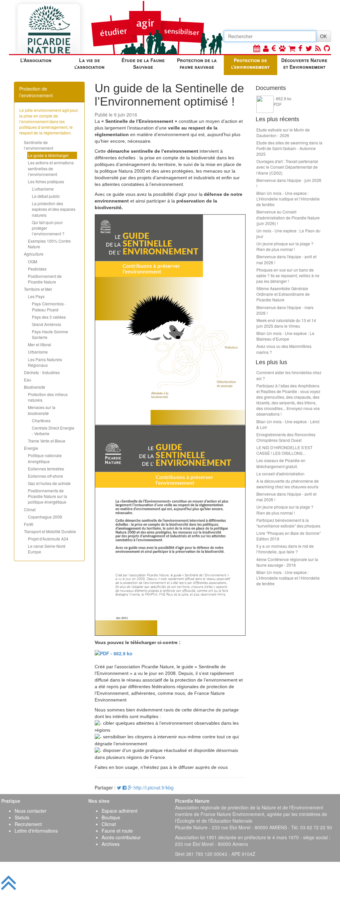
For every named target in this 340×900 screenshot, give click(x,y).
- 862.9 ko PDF (283, 101)
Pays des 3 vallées (49, 317)
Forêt (28, 524)
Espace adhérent (119, 810)
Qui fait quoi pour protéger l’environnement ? (48, 227)
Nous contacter (30, 810)
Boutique (111, 817)
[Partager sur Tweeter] (120, 787)
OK (323, 36)
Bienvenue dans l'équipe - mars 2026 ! (284, 310)
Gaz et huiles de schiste (49, 483)
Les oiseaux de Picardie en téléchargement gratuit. (280, 463)
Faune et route (117, 830)
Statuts (22, 817)
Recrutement (28, 824)
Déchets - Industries (42, 372)
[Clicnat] (282, 48)
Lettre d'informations (36, 830)
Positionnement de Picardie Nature (45, 279)
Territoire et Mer (38, 289)
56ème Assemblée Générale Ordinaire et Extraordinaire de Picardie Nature (283, 294)
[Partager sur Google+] (130, 787)
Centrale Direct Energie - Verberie (53, 430)
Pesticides (37, 269)
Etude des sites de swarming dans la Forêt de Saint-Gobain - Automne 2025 (289, 148)
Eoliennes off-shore (45, 476)
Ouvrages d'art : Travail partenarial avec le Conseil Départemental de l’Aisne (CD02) (287, 166)
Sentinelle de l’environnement (38, 145)
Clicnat (109, 824)
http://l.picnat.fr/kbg (153, 787)
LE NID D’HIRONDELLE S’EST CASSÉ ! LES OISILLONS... (284, 450)
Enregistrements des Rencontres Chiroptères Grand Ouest (285, 437)
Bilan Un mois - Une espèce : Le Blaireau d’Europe (285, 336)
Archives (111, 844)
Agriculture (33, 254)
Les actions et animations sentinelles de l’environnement (51, 168)
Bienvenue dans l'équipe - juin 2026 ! (288, 183)
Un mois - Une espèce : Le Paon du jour (288, 233)
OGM (32, 261)
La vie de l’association (89, 63)
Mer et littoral (39, 344)
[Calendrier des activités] (256, 48)
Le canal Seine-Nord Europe (46, 548)
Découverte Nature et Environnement (304, 63)
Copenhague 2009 (45, 517)
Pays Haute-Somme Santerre (50, 334)
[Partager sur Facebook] (125, 787)
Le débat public (46, 196)
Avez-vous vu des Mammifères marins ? (283, 349)
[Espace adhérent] (266, 48)
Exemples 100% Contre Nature (49, 243)
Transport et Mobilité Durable (50, 531)
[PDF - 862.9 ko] (113, 652)
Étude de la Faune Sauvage (143, 63)
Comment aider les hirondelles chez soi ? (288, 375)
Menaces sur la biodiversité (41, 410)
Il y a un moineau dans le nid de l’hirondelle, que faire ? (285, 548)
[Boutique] (292, 48)
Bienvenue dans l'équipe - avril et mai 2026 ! (286, 259)
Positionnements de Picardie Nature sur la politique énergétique (47, 496)
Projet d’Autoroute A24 (48, 538)
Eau (27, 379)
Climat (30, 509)
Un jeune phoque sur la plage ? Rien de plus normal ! (284, 246)
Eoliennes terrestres (46, 468)
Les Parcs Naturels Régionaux (45, 362)
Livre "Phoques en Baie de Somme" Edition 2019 (288, 535)
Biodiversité (34, 387)
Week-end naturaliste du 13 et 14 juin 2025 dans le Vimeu (286, 323)
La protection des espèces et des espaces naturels (53, 209)
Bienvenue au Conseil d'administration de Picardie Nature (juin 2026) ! (288, 217)
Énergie (31, 448)
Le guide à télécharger (48, 155)
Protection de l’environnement (250, 63)
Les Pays (36, 296)
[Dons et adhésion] (274, 48)
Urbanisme (38, 352)
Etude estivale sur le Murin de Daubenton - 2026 (283, 132)
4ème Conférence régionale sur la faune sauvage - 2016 (287, 562)
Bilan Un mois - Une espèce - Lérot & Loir (287, 424)
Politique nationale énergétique (45, 458)
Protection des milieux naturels (48, 397)
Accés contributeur (121, 837)
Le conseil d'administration (280, 473)
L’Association (35, 60)
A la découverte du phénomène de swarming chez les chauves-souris (287, 483)
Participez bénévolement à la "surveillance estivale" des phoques (288, 523)
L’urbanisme (43, 189)
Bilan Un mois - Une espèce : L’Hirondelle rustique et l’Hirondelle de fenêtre (288, 198)
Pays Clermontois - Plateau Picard (49, 306)
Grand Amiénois (46, 324)
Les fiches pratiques (46, 181)
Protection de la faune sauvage (197, 63)
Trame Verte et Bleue (46, 441)
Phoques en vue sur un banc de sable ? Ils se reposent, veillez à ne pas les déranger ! (287, 275)
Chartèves (41, 420)
